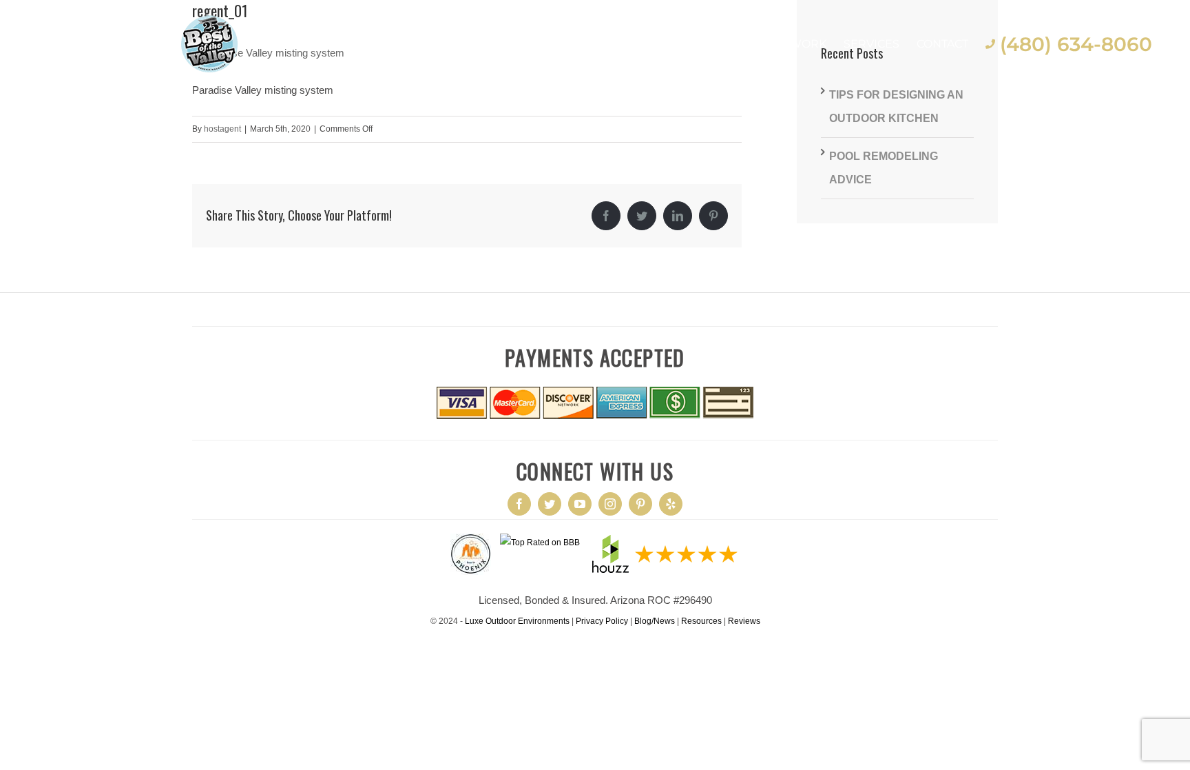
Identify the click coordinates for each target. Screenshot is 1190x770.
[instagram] (610, 504)
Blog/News (654, 621)
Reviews (744, 621)
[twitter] (549, 504)
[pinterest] (640, 504)
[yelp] (670, 504)
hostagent (222, 129)
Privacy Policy (602, 621)
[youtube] (580, 504)
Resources (701, 621)
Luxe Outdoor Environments (517, 621)
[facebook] (519, 504)
